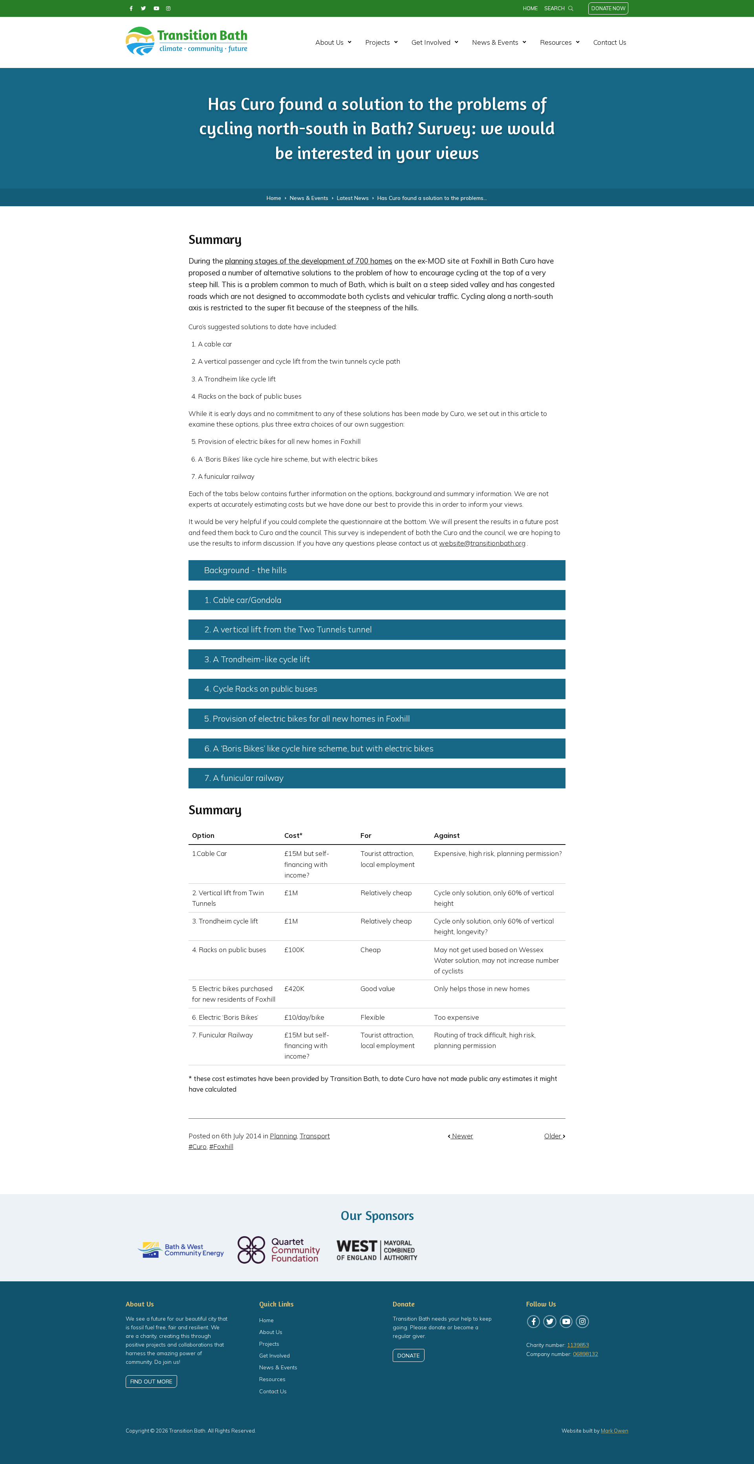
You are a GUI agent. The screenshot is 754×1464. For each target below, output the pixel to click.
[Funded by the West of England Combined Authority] (377, 1250)
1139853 (578, 1344)
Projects (377, 42)
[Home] (186, 51)
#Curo (197, 1146)
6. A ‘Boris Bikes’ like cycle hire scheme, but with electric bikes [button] (319, 748)
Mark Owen (614, 1430)
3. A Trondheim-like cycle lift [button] (257, 659)
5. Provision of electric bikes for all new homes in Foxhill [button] (307, 718)
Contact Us (609, 42)
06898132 (585, 1353)
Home (530, 8)
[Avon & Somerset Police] (573, 1250)
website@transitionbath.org (482, 543)
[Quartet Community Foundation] (279, 1250)
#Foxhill (221, 1146)
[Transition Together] (475, 1250)
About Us (329, 42)
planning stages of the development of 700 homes (308, 261)
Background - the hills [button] (245, 570)
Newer (461, 1136)
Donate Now (608, 8)
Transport (315, 1136)
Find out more (151, 1381)
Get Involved (431, 42)
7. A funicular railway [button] (244, 778)
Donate (408, 1355)
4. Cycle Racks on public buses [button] (260, 688)
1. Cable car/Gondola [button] (243, 600)
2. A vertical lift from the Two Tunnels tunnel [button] (288, 629)
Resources (556, 42)
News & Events (495, 42)
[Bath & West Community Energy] (180, 1250)
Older (553, 1136)
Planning (283, 1136)
